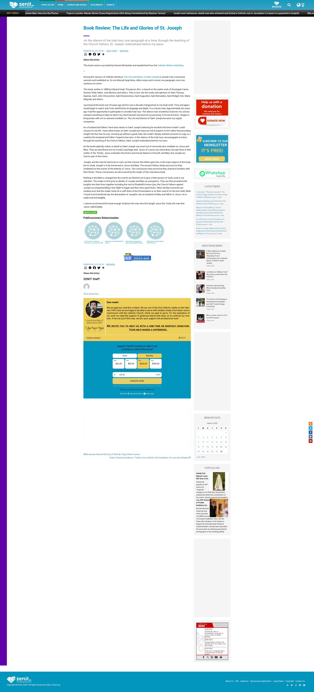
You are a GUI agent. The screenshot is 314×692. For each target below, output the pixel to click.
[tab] (204, 625)
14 (221, 442)
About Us (230, 681)
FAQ (237, 681)
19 (212, 447)
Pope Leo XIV (47, 5)
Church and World (77, 5)
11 (208, 442)
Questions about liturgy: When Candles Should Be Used (216, 288)
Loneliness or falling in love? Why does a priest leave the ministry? (217, 274)
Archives (124, 51)
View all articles (90, 294)
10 (203, 442)
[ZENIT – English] (24, 5)
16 (199, 447)
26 (212, 451)
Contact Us (300, 681)
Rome (60, 5)
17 (203, 447)
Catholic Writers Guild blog (170, 65)
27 (217, 451)
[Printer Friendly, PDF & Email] (90, 212)
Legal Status (278, 681)
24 (203, 451)
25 (208, 451)
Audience (245, 681)
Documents (97, 5)
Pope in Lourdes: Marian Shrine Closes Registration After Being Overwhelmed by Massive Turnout (56, 13)
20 (217, 447)
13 (217, 442)
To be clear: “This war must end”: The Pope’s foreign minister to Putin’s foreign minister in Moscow (211, 194)
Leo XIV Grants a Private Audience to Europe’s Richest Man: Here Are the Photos (210, 221)
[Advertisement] (137, 430)
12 (212, 442)
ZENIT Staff (111, 51)
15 (226, 442)
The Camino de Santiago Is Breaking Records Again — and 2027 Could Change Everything (216, 302)
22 (226, 447)
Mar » (204, 457)
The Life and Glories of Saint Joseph (141, 77)
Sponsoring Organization (260, 681)
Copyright (290, 681)
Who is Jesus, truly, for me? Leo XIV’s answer (216, 316)
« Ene (198, 457)
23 (199, 451)
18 (208, 447)
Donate (110, 5)
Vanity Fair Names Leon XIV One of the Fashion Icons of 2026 (202, 478)
